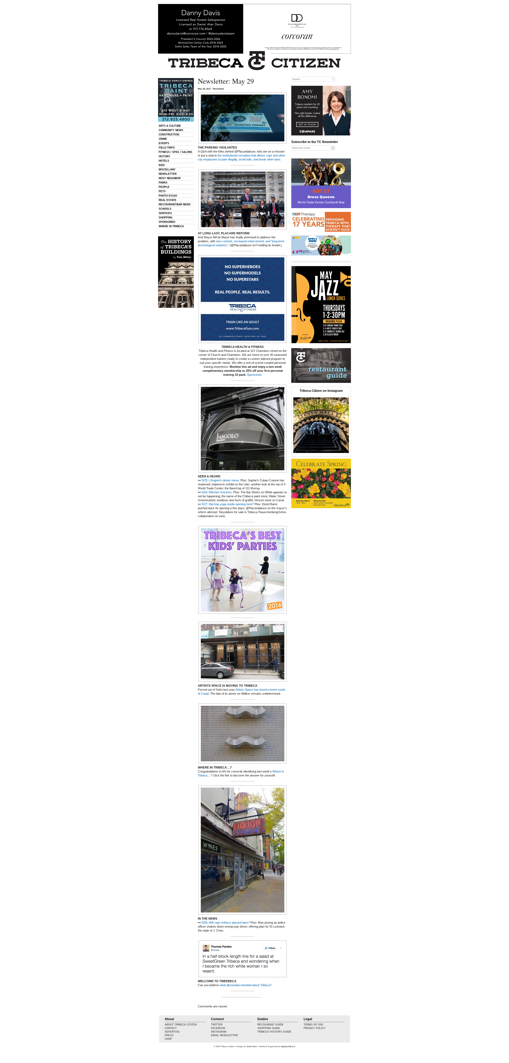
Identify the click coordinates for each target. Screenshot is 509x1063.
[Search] (333, 79)
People (164, 186)
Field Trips (167, 147)
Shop (168, 1038)
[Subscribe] (332, 148)
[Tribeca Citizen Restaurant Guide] (321, 382)
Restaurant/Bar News (175, 204)
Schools (165, 208)
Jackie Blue (251, 1046)
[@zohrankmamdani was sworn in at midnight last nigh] (321, 425)
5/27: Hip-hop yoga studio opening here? (228, 504)
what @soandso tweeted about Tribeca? (245, 985)
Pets (162, 191)
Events (164, 143)
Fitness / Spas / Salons (175, 152)
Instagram (218, 1031)
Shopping (165, 217)
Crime (163, 138)
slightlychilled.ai (288, 1046)
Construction (169, 134)
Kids (162, 165)
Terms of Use (313, 1024)
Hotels (164, 160)
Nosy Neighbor (170, 178)
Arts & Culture (170, 125)
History (164, 156)
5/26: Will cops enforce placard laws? (226, 922)
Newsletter (168, 173)
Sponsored (167, 221)
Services (165, 213)
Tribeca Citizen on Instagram (321, 390)
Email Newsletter (224, 1035)
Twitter (216, 1024)
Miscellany (167, 169)
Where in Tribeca (171, 226)
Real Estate (167, 200)
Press (169, 1035)
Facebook (218, 1028)
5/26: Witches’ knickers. (217, 492)
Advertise (172, 1031)
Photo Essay (168, 195)
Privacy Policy (314, 1028)
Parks (163, 182)
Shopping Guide (268, 1028)
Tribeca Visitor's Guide (274, 1031)
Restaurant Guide (270, 1024)
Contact (171, 1028)
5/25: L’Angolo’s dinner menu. (221, 480)
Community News (171, 130)
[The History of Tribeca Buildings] (176, 272)
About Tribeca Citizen (181, 1024)
